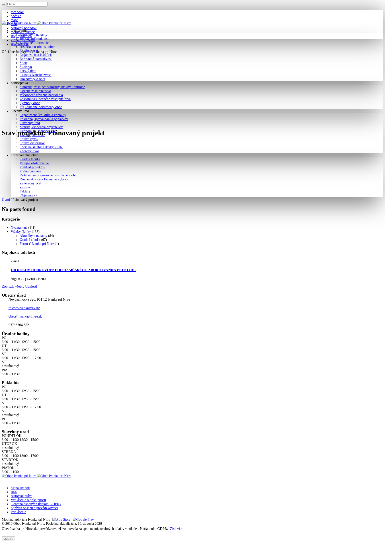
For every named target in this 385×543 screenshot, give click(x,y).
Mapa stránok (20, 488)
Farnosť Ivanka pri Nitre (37, 244)
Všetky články (21, 231)
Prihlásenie (18, 512)
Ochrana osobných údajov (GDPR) (36, 504)
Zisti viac (176, 529)
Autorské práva (21, 496)
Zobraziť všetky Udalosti (19, 286)
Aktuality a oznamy (33, 235)
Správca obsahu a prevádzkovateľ (34, 508)
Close (8, 539)
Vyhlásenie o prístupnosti (28, 500)
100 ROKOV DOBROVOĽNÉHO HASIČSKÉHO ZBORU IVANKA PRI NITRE (73, 270)
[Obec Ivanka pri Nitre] (36, 23)
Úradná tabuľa (30, 240)
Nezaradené (19, 227)
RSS (14, 492)
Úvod (6, 200)
